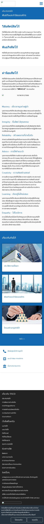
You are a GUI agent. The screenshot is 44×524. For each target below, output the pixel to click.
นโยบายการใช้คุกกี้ (7, 515)
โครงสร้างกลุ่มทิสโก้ (12, 328)
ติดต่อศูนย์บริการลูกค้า (15, 351)
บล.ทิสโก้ (5, 426)
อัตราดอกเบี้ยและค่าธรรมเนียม (11, 464)
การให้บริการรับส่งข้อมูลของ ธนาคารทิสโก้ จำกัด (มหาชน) (21, 498)
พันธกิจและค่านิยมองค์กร (14, 297)
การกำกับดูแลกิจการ (8, 406)
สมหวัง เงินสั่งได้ (7, 444)
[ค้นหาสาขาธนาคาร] (4, 366)
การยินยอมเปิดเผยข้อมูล (10, 483)
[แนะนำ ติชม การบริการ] (4, 358)
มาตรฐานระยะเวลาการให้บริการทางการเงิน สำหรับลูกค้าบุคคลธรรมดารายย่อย (20, 478)
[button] (41, 3)
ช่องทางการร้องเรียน (8, 468)
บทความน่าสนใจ (7, 457)
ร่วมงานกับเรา (6, 417)
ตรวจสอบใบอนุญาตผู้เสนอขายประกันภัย (15, 491)
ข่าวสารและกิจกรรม (8, 461)
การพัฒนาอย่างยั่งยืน (9, 402)
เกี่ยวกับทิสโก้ (7, 11)
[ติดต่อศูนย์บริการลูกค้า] (4, 351)
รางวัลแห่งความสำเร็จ (9, 413)
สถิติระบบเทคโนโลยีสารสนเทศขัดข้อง (14, 494)
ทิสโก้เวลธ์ (5, 433)
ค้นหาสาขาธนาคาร (14, 366)
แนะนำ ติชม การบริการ (15, 358)
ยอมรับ (35, 520)
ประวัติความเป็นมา (11, 266)
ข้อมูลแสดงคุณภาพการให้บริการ (12, 487)
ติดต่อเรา (5, 453)
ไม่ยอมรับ (19, 520)
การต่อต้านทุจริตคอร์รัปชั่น (10, 409)
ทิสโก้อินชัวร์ (6, 440)
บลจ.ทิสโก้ (5, 430)
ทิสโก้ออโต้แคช (6, 437)
